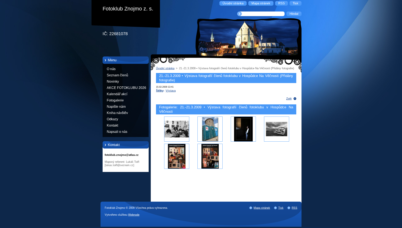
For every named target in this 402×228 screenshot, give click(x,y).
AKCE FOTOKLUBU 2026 (126, 88)
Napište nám (116, 106)
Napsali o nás (117, 131)
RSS (294, 207)
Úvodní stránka (165, 68)
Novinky (113, 81)
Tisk (280, 207)
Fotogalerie (115, 100)
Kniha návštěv (117, 113)
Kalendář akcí (117, 94)
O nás (111, 69)
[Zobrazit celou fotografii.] (176, 129)
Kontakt (112, 125)
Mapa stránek (262, 207)
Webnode (133, 214)
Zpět (289, 98)
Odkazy (112, 119)
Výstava (171, 90)
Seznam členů (117, 75)
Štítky (159, 90)
